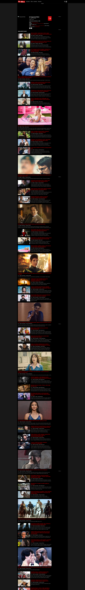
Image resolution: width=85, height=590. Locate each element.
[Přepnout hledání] (65, 1)
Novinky (35, 1)
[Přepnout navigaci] (66, 1)
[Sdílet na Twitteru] (31, 28)
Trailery (39, 1)
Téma (31, 1)
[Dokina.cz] (21, 1)
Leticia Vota (42, 25)
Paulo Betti (33, 25)
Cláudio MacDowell (35, 22)
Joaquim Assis (34, 23)
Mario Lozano (38, 25)
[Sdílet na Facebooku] (29, 28)
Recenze (28, 1)
